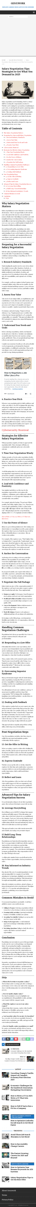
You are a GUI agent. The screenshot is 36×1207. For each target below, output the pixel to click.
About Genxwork (9, 1190)
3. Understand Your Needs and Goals (17, 142)
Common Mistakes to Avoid (12, 194)
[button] (33, 12)
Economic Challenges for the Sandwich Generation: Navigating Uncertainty (22, 1088)
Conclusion (7, 196)
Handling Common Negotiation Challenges (16, 165)
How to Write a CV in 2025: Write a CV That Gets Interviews (22, 1098)
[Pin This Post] (16, 1039)
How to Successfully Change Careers (19, 1145)
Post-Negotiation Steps (11, 174)
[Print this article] (24, 1039)
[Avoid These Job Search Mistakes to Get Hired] (5, 1136)
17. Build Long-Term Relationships (16, 188)
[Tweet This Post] (8, 1039)
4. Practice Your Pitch (12, 145)
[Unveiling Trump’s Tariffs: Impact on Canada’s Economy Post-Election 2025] (5, 1075)
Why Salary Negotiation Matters (13, 133)
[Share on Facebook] (4, 1039)
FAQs (7, 198)
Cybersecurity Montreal (11, 147)
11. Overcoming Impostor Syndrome (16, 169)
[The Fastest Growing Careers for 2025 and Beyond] (5, 1155)
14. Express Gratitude (12, 179)
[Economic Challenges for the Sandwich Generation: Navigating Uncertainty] (5, 1087)
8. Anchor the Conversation (14, 160)
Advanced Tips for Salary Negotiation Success (17, 184)
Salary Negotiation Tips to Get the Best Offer (22, 1178)
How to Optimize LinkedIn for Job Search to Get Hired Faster (22, 1120)
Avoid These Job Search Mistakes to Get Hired (20, 1136)
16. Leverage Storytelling (13, 186)
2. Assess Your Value (11, 140)
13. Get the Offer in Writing (13, 176)
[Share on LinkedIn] (12, 1039)
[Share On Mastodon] (32, 1039)
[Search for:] (18, 16)
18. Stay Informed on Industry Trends (17, 191)
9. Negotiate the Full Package (14, 162)
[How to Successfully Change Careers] (5, 1146)
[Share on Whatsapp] (28, 1039)
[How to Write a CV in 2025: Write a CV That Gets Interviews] (5, 1097)
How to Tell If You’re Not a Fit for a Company (21, 1107)
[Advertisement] (18, 38)
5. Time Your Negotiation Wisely (15, 152)
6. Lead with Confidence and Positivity (17, 155)
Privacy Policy (7, 1200)
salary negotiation (13, 1044)
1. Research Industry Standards (15, 137)
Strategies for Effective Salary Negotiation (16, 150)
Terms (4, 1195)
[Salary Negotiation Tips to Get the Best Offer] (5, 1179)
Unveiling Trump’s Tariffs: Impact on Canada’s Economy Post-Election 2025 (22, 1076)
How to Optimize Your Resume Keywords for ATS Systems (22, 1168)
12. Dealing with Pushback (13, 172)
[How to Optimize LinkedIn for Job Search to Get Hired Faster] (5, 1117)
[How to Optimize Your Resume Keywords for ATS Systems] (5, 1165)
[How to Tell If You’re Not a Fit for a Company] (5, 1108)
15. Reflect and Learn (12, 181)
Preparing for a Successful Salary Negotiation (17, 135)
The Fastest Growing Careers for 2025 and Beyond (19, 1155)
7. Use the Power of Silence (13, 157)
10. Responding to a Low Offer (15, 167)
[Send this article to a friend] (20, 1039)
